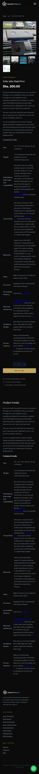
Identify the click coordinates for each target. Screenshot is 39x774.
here (32, 316)
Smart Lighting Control (9, 725)
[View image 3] (23, 60)
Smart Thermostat (8, 716)
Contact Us (6, 750)
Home (4, 16)
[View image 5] (6, 68)
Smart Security (7, 719)
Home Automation (8, 728)
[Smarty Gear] (11, 3)
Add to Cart (19, 370)
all (9, 16)
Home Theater (7, 730)
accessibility (25, 293)
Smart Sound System (9, 722)
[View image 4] (31, 60)
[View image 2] (15, 60)
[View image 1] (6, 60)
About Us (5, 747)
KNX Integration (7, 736)
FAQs (4, 753)
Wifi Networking (7, 733)
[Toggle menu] (35, 3)
